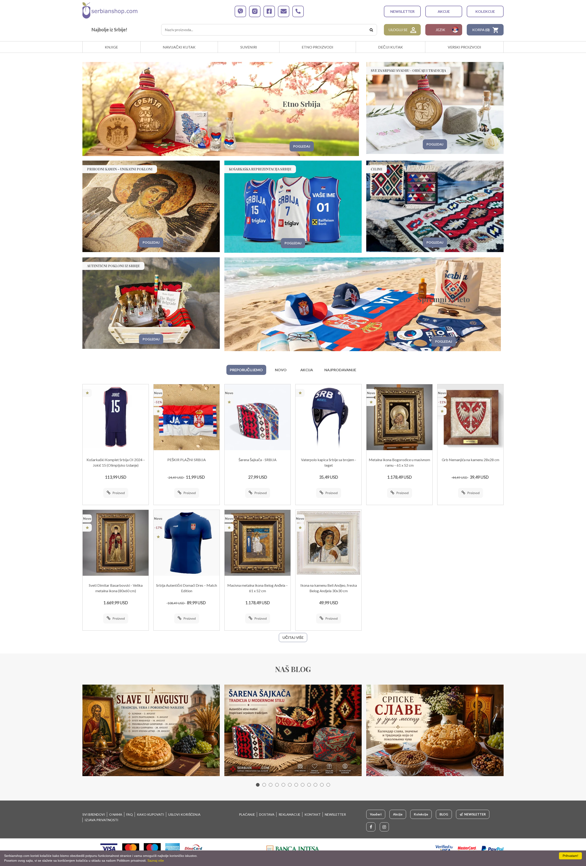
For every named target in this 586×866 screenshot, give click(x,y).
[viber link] (240, 11)
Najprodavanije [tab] (340, 370)
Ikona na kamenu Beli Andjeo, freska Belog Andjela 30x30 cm (328, 588)
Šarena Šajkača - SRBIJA (258, 459)
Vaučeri (376, 814)
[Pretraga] (371, 29)
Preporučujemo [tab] (246, 370)
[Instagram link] (384, 826)
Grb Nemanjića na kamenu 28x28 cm (470, 459)
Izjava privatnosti (101, 820)
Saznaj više (155, 860)
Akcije (444, 11)
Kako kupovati (150, 814)
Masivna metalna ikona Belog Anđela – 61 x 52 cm (257, 588)
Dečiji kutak (390, 47)
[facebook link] (269, 11)
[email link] (283, 11)
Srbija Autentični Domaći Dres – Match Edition (186, 588)
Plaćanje (247, 814)
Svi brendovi (93, 814)
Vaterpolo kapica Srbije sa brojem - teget (328, 462)
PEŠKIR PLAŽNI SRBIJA (186, 459)
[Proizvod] (116, 417)
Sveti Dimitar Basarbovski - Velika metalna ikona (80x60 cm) (116, 588)
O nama (115, 814)
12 (328, 785)
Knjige (111, 47)
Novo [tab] (281, 370)
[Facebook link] (370, 826)
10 (315, 785)
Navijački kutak (179, 47)
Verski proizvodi (464, 47)
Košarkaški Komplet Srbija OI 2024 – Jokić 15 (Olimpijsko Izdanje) (116, 462)
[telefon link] (298, 11)
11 (322, 785)
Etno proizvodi (317, 47)
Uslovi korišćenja (184, 814)
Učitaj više (293, 637)
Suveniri (248, 47)
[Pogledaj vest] (151, 730)
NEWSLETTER (402, 11)
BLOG (444, 814)
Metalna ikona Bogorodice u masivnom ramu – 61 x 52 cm (399, 462)
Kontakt (312, 814)
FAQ (129, 814)
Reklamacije (289, 814)
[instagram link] (254, 11)
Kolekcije (485, 11)
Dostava (266, 814)
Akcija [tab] (306, 370)
